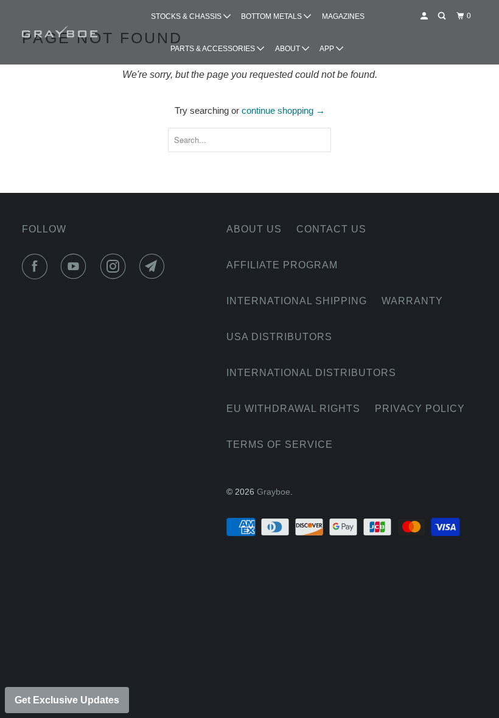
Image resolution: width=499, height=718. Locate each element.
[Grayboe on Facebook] (37, 266)
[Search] (442, 16)
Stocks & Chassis (187, 16)
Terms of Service (279, 444)
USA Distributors (279, 337)
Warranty (412, 301)
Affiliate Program (282, 265)
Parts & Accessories (213, 48)
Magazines (343, 16)
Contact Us (331, 229)
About (288, 48)
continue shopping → (283, 110)
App (327, 48)
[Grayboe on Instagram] (115, 266)
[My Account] (424, 16)
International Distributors (311, 373)
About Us (254, 229)
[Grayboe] (59, 32)
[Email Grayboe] (154, 266)
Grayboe (273, 492)
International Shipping (296, 301)
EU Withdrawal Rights (293, 408)
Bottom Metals (272, 16)
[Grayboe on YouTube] (76, 266)
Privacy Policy (420, 408)
